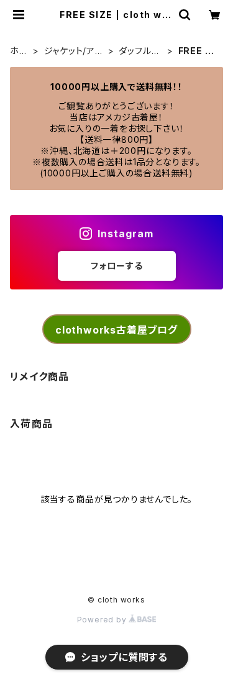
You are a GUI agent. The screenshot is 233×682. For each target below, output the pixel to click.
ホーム (19, 51)
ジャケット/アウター (74, 51)
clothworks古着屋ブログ (116, 330)
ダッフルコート (139, 51)
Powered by (103, 619)
